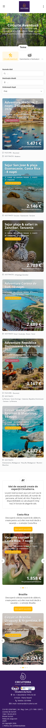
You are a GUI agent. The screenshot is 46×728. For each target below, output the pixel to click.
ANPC (4, 721)
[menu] (43, 6)
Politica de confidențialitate (14, 726)
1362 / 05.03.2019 (9, 714)
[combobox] (23, 82)
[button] (23, 91)
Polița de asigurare (9, 719)
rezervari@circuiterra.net (27, 703)
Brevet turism (7, 716)
